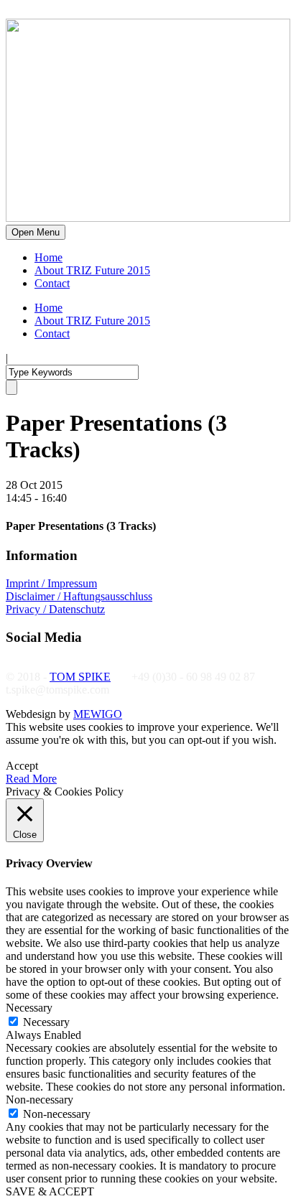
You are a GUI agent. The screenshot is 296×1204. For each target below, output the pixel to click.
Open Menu (35, 232)
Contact (52, 283)
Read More (31, 779)
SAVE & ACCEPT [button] (50, 1191)
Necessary (46, 1022)
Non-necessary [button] (39, 1099)
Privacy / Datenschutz (55, 609)
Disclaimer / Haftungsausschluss (79, 596)
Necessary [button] (29, 1008)
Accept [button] (22, 766)
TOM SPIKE (80, 677)
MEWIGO (97, 714)
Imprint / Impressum (51, 583)
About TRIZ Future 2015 (92, 270)
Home (48, 257)
